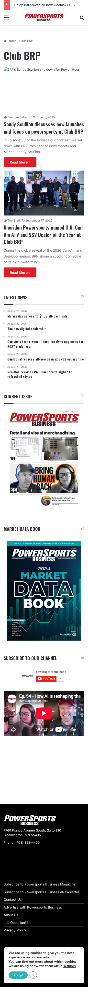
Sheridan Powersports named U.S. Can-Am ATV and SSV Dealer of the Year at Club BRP (44, 234)
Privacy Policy (15, 930)
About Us (11, 915)
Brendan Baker (17, 117)
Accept (18, 975)
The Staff (13, 220)
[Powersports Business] (44, 17)
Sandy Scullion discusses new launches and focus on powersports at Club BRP (44, 127)
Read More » (20, 162)
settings (69, 966)
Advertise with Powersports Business (33, 907)
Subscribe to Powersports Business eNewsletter (41, 892)
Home (12, 41)
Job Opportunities (17, 923)
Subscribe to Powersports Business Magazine (39, 884)
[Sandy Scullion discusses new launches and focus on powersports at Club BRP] (44, 89)
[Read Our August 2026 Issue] (44, 459)
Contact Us (13, 899)
